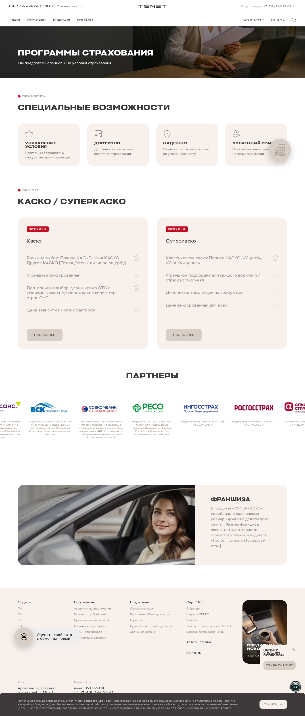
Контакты (277, 19)
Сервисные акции (142, 608)
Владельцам (61, 19)
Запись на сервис (142, 632)
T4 (20, 608)
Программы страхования (91, 637)
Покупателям (36, 19)
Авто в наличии (253, 19)
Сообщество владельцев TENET (209, 626)
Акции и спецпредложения (93, 608)
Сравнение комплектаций (92, 620)
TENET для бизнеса (88, 632)
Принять (270, 704)
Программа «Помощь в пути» (150, 614)
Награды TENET (197, 614)
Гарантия (136, 620)
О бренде (193, 608)
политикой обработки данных (89, 701)
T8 (20, 626)
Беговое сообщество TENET (206, 632)
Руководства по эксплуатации (151, 626)
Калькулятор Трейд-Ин (90, 614)
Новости (192, 620)
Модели (14, 19)
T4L (20, 614)
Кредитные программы (90, 626)
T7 (19, 620)
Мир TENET (85, 19)
